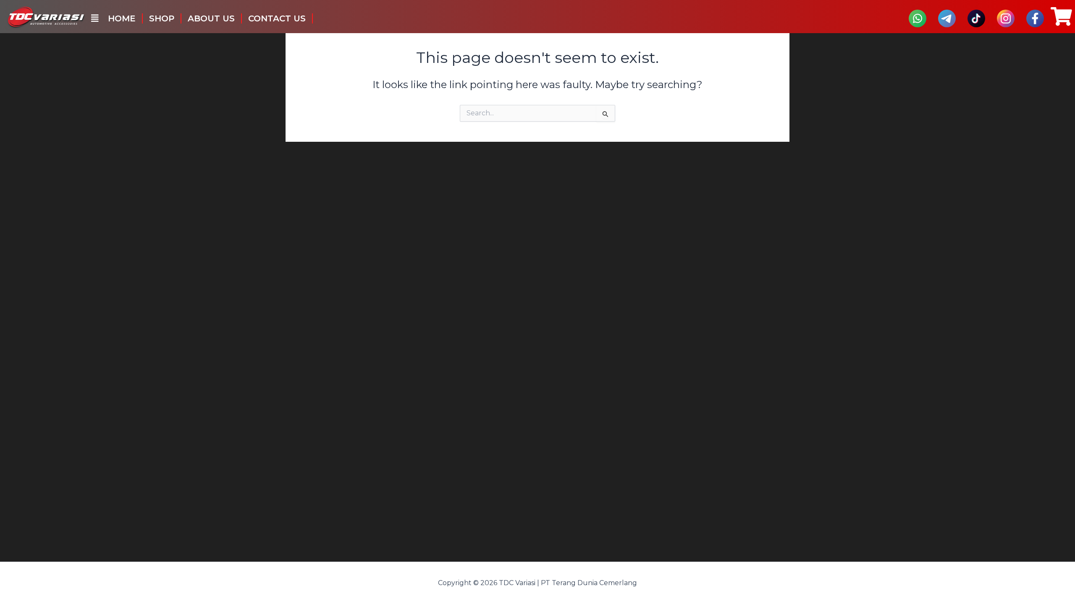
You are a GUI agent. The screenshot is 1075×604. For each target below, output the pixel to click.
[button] (95, 18)
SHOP (161, 18)
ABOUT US (211, 18)
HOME (122, 18)
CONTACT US (277, 18)
